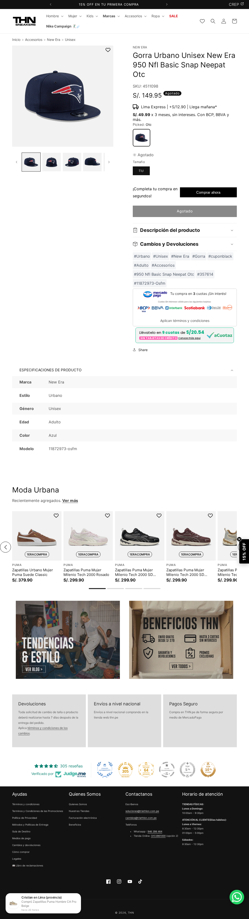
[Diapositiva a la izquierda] (16, 162)
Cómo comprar (21, 851)
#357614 (205, 274)
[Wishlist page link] (202, 21)
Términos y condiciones (25, 804)
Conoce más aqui (189, 338)
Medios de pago (21, 838)
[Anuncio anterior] (50, 4)
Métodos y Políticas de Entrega (30, 824)
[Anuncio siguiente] (166, 4)
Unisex (70, 39)
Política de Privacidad (24, 817)
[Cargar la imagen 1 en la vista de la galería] (31, 162)
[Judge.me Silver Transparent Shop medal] (167, 769)
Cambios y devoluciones (26, 845)
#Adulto (141, 265)
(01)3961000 (158, 835)
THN (131, 912)
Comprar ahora (208, 192)
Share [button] (143, 350)
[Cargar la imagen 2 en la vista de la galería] (51, 162)
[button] (54, 16)
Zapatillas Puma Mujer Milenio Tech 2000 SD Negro (134, 572)
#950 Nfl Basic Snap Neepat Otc (164, 274)
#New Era (180, 256)
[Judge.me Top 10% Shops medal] (208, 769)
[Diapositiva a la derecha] (109, 162)
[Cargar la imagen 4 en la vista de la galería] (92, 162)
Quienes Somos (78, 804)
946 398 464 (155, 831)
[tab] (97, 588)
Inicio (16, 39)
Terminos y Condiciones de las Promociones (37, 811)
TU (144, 171)
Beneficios (75, 824)
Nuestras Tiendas (79, 811)
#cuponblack (220, 256)
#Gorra (198, 256)
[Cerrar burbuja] (239, 539)
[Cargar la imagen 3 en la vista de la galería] (72, 162)
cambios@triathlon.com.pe (141, 817)
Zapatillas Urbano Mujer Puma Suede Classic (32, 572)
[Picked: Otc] (141, 137)
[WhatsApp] (237, 897)
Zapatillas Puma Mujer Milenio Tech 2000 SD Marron (185, 572)
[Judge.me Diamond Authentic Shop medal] (105, 769)
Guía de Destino (21, 831)
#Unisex (160, 256)
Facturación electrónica (83, 817)
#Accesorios (163, 265)
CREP (234, 4)
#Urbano (142, 256)
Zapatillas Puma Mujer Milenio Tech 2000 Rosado (86, 572)
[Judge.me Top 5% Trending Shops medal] (187, 769)
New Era (53, 39)
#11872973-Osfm (149, 283)
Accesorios (33, 39)
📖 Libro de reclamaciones (27, 865)
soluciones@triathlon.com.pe (142, 811)
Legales (16, 858)
